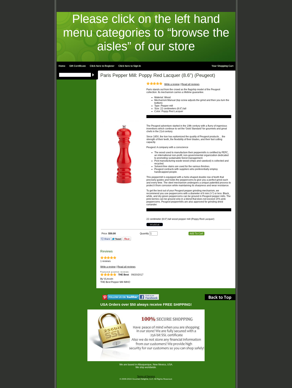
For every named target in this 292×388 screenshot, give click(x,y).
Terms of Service (146, 376)
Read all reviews (190, 84)
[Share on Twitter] (116, 240)
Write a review (172, 84)
